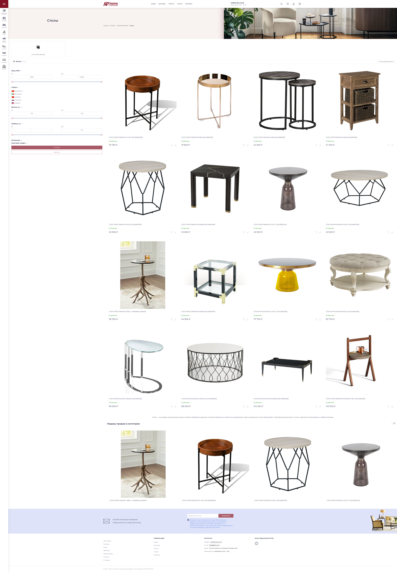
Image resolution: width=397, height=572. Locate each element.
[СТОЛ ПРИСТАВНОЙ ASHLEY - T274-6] (142, 188)
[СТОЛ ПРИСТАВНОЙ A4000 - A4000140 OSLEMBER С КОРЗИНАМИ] (359, 101)
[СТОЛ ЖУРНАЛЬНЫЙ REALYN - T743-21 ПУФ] (359, 275)
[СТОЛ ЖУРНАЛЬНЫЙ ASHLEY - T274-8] (359, 188)
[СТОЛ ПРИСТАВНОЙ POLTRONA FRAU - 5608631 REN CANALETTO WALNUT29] (359, 362)
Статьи (179, 4)
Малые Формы (108, 554)
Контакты (188, 4)
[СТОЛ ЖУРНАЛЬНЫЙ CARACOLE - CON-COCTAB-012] (215, 362)
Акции (153, 4)
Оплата (171, 4)
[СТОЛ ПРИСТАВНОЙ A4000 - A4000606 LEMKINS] (142, 275)
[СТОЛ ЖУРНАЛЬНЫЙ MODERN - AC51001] (287, 362)
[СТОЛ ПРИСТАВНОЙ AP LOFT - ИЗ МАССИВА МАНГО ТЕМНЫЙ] (142, 101)
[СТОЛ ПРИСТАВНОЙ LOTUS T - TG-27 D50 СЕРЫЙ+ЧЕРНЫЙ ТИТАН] (287, 188)
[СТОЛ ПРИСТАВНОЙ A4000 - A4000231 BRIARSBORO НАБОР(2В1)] (287, 101)
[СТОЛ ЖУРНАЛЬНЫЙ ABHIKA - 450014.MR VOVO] (142, 362)
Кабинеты (106, 550)
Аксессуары (107, 541)
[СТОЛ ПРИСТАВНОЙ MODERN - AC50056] (215, 188)
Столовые (106, 560)
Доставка (162, 4)
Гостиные (106, 544)
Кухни (105, 547)
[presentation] (392, 423)
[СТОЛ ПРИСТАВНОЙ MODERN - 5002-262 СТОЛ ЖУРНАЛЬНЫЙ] (215, 275)
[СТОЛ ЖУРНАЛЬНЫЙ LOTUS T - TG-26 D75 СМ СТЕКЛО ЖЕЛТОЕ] (287, 275)
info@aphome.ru (214, 545)
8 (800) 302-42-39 (237, 3)
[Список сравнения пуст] (293, 4)
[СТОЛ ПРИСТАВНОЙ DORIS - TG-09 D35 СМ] (215, 101)
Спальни (106, 557)
